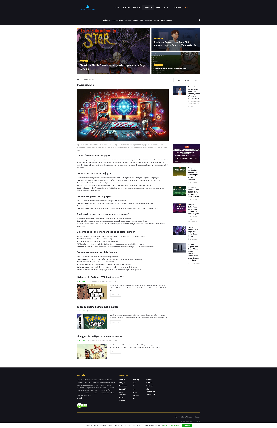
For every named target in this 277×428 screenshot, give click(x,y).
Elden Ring (122, 394)
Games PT (122, 389)
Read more (116, 294)
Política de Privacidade (186, 417)
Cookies (175, 417)
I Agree (187, 425)
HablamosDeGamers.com (85, 380)
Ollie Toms (84, 73)
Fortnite (121, 397)
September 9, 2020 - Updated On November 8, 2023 (102, 281)
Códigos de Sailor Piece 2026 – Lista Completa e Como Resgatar (193, 209)
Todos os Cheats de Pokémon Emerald (97, 306)
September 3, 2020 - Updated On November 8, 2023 (102, 340)
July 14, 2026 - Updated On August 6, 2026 (193, 219)
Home (78, 79)
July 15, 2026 (193, 199)
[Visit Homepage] (87, 7)
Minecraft (148, 20)
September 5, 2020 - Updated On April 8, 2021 (101, 311)
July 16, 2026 (193, 182)
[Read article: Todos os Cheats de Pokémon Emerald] (92, 321)
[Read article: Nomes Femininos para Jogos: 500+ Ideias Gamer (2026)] (179, 230)
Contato (197, 417)
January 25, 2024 (96, 73)
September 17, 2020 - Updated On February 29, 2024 (170, 73)
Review (149, 380)
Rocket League (166, 20)
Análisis (122, 380)
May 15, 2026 (193, 239)
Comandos (148, 8)
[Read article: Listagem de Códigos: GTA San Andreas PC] (92, 351)
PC (134, 399)
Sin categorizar (150, 390)
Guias (158, 8)
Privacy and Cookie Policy (171, 425)
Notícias (126, 8)
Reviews (149, 386)
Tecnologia (176, 8)
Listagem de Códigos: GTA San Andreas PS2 (100, 277)
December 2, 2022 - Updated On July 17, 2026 (168, 50)
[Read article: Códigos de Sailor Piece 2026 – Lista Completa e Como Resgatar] (179, 208)
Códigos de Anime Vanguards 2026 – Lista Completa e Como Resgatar (186, 153)
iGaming (136, 380)
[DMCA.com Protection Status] (82, 405)
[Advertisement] (189, 125)
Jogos (135, 383)
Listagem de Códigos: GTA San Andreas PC (99, 336)
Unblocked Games (131, 20)
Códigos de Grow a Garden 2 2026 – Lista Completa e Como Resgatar (193, 192)
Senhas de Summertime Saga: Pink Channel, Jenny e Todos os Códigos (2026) (175, 43)
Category (84, 79)
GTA (141, 20)
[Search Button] (199, 20)
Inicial (116, 8)
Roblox (156, 20)
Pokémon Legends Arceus (113, 20)
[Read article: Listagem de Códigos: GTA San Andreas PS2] (92, 291)
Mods (166, 8)
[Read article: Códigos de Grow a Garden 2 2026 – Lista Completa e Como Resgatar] (179, 191)
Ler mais (79, 398)
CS (133, 385)
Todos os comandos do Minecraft (170, 68)
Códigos (136, 8)
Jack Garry (81, 281)
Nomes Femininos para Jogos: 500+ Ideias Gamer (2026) (193, 231)
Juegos (135, 389)
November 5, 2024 (194, 263)
